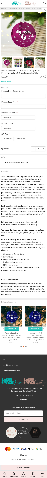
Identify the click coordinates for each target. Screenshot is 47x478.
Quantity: (5, 149)
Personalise (12, 329)
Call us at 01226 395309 (23, 395)
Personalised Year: (9, 102)
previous (2, 327)
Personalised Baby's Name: (13, 91)
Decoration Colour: (9, 113)
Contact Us (23, 400)
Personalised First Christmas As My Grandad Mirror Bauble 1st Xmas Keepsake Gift (35, 336)
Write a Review (6, 82)
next (44, 327)
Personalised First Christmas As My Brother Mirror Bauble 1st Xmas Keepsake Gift (11, 336)
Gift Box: (5, 134)
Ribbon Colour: (8, 123)
